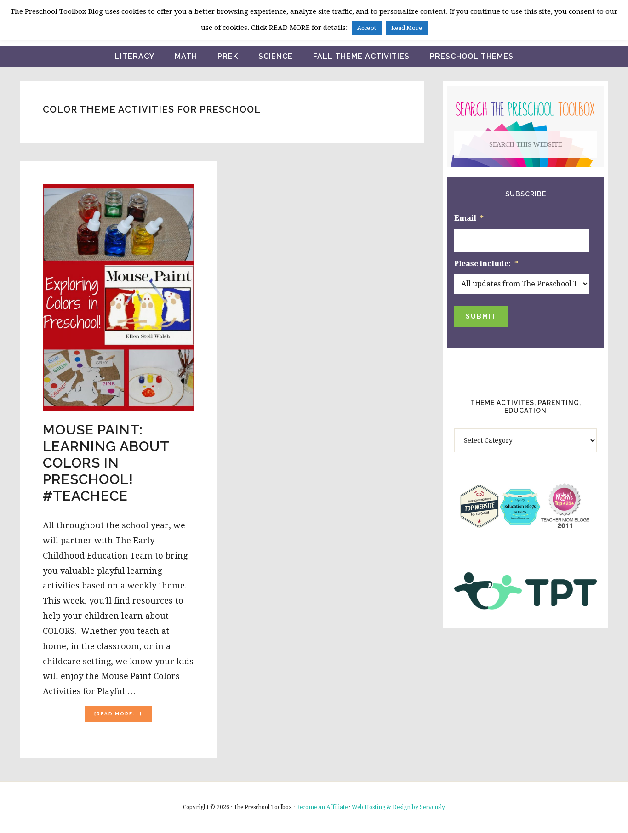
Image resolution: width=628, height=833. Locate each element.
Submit (481, 316)
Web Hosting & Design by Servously (398, 807)
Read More (406, 27)
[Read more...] (123, 716)
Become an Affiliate (322, 807)
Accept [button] (366, 27)
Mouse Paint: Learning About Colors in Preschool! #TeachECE (106, 463)
